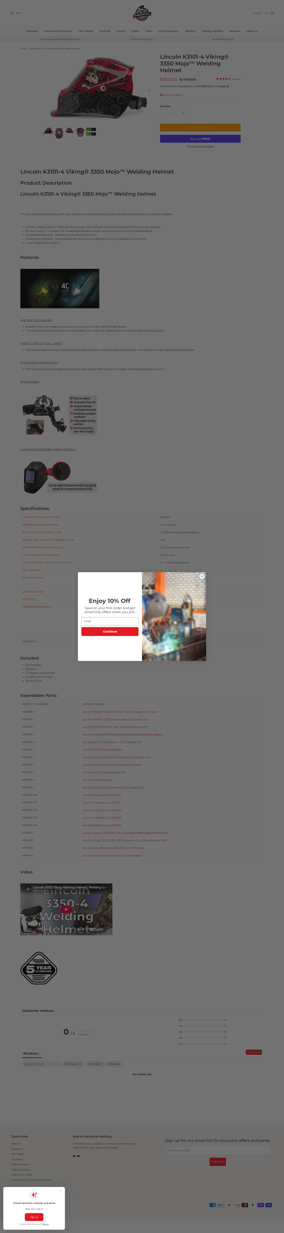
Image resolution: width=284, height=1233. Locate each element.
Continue (110, 631)
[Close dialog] (202, 576)
